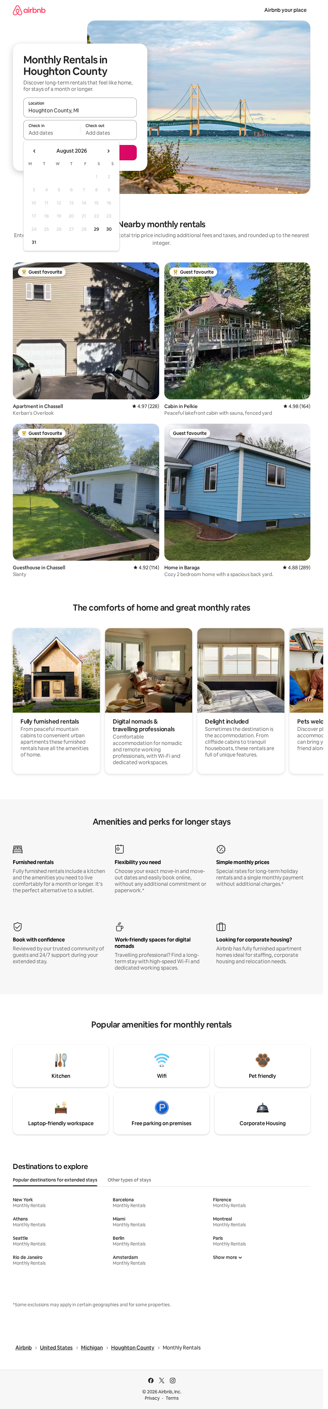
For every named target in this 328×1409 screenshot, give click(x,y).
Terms (172, 1398)
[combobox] (80, 110)
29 (96, 229)
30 (109, 229)
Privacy (152, 1398)
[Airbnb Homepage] (29, 10)
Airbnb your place (285, 10)
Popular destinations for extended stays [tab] (55, 1180)
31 (34, 242)
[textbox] (52, 133)
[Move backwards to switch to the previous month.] (35, 151)
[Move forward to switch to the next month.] (108, 151)
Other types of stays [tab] (129, 1180)
